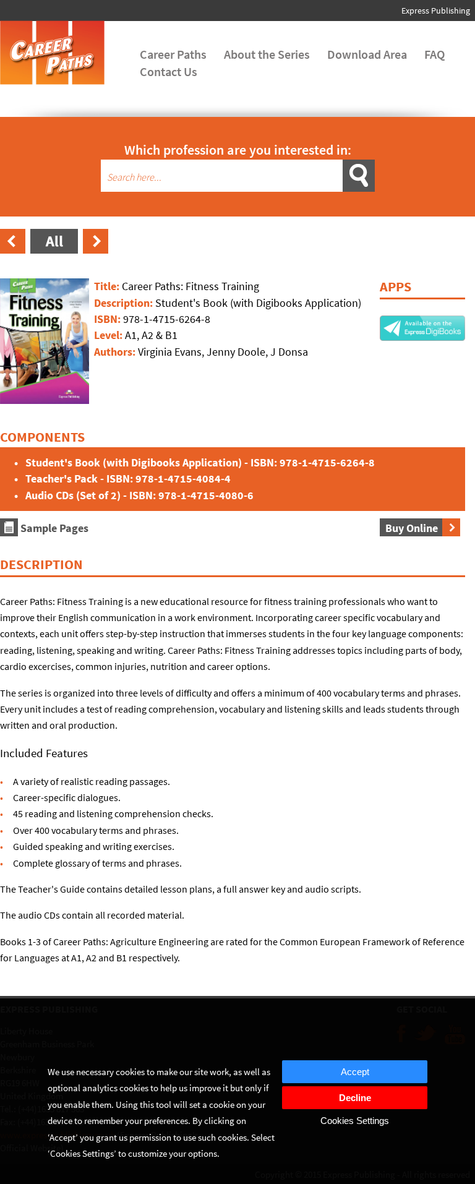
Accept (355, 1071)
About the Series (267, 54)
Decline (355, 1097)
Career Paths (173, 54)
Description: (124, 303)
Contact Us (168, 71)
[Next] (95, 250)
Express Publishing (435, 10)
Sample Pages (53, 528)
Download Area (367, 54)
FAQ (434, 54)
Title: (108, 286)
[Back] (54, 250)
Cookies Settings (354, 1120)
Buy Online (412, 528)
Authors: (116, 352)
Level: (109, 335)
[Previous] (12, 250)
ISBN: (108, 319)
